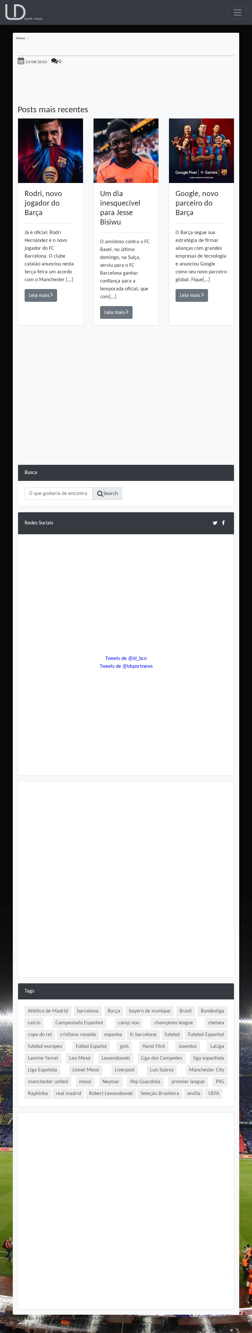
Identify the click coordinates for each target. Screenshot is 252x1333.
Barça (114, 1011)
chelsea (216, 1023)
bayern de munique (149, 1011)
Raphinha (38, 1093)
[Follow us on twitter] (215, 523)
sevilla (193, 1093)
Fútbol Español (91, 1046)
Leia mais (40, 295)
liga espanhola (208, 1058)
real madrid (68, 1093)
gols (124, 1046)
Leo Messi (80, 1058)
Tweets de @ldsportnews (126, 666)
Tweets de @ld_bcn (126, 658)
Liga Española (42, 1070)
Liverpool (125, 1070)
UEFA (213, 1093)
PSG (220, 1082)
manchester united (48, 1082)
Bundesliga (212, 1011)
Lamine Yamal (43, 1058)
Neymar (110, 1082)
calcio (34, 1023)
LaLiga (217, 1046)
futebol (172, 1034)
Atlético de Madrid (48, 1011)
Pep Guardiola (145, 1082)
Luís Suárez (162, 1070)
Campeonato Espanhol (79, 1023)
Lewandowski (116, 1058)
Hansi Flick (153, 1046)
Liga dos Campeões (161, 1058)
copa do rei (40, 1034)
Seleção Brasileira (160, 1093)
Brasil (185, 1011)
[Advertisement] (126, 419)
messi (85, 1082)
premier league (188, 1082)
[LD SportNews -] (23, 12)
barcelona (87, 1011)
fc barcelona (143, 1034)
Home (20, 38)
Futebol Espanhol (206, 1034)
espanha (113, 1034)
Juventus (187, 1046)
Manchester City (206, 1070)
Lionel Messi (86, 1070)
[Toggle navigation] (237, 12)
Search (110, 493)
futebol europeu (45, 1046)
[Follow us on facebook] (223, 523)
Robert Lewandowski (111, 1093)
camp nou (128, 1023)
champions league (173, 1023)
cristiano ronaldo (78, 1034)
